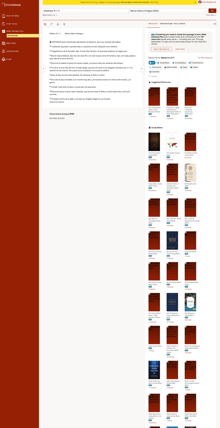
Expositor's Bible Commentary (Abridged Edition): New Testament (174, 111)
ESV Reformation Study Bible (191, 154)
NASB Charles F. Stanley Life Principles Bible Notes (173, 187)
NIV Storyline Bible (174, 282)
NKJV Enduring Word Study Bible (155, 382)
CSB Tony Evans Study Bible (154, 154)
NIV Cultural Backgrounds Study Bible (192, 221)
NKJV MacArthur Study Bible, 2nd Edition (154, 416)
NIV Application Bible (191, 185)
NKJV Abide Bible (154, 346)
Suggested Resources (161, 82)
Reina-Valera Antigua (59, 114)
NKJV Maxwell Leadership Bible (173, 415)
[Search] (212, 10)
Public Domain (58, 118)
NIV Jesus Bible (190, 252)
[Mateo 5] (142, 68)
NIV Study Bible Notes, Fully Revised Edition (154, 110)
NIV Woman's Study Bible (190, 314)
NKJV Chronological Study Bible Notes (192, 347)
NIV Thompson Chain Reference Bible (173, 315)
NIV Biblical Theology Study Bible (154, 221)
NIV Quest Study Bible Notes (154, 283)
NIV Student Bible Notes (191, 283)
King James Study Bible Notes (155, 185)
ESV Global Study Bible (173, 154)
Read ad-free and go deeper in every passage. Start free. (120, 2)
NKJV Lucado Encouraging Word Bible (192, 383)
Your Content (179, 23)
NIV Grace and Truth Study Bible (173, 253)
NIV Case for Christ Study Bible (174, 220)
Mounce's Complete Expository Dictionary (189, 111)
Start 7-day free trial (161, 49)
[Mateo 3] (43, 68)
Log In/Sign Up (209, 2)
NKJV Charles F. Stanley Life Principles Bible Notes (173, 349)
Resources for (161, 58)
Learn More (180, 49)
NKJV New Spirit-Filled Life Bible (191, 415)
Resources (153, 23)
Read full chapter (57, 102)
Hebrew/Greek (166, 23)
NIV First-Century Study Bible (155, 253)
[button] (206, 2)
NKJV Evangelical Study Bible (173, 382)
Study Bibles (157, 127)
